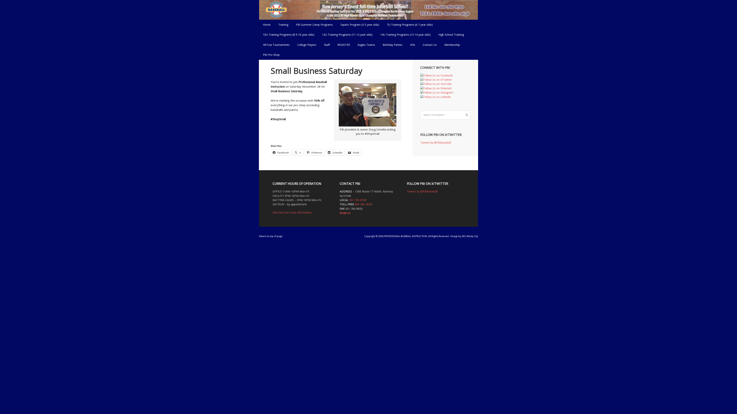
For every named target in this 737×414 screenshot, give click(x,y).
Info (410, 45)
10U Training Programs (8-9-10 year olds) (286, 34)
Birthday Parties (392, 45)
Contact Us (430, 45)
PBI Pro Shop (269, 55)
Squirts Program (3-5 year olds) (359, 24)
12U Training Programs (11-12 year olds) (345, 34)
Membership (452, 45)
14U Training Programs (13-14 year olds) (403, 34)
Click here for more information (292, 212)
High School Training (449, 34)
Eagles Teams (364, 45)
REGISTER (343, 45)
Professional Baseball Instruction (368, 9)
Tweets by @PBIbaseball (435, 142)
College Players (306, 45)
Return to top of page (271, 236)
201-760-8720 (357, 200)
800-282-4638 (363, 204)
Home (267, 24)
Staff (327, 45)
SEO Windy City (470, 236)
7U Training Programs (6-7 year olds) (410, 24)
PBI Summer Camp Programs (312, 24)
